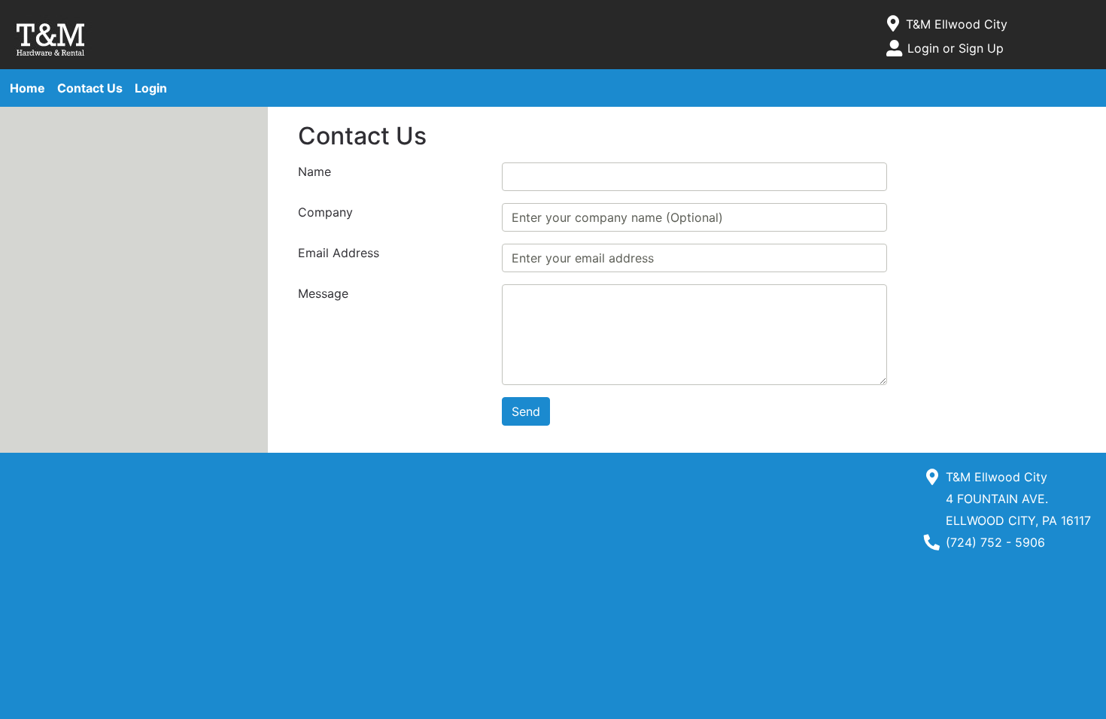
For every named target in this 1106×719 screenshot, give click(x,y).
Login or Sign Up (955, 48)
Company (325, 212)
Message (323, 293)
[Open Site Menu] (893, 24)
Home (27, 88)
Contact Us (90, 88)
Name (314, 171)
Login (151, 88)
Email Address (338, 252)
